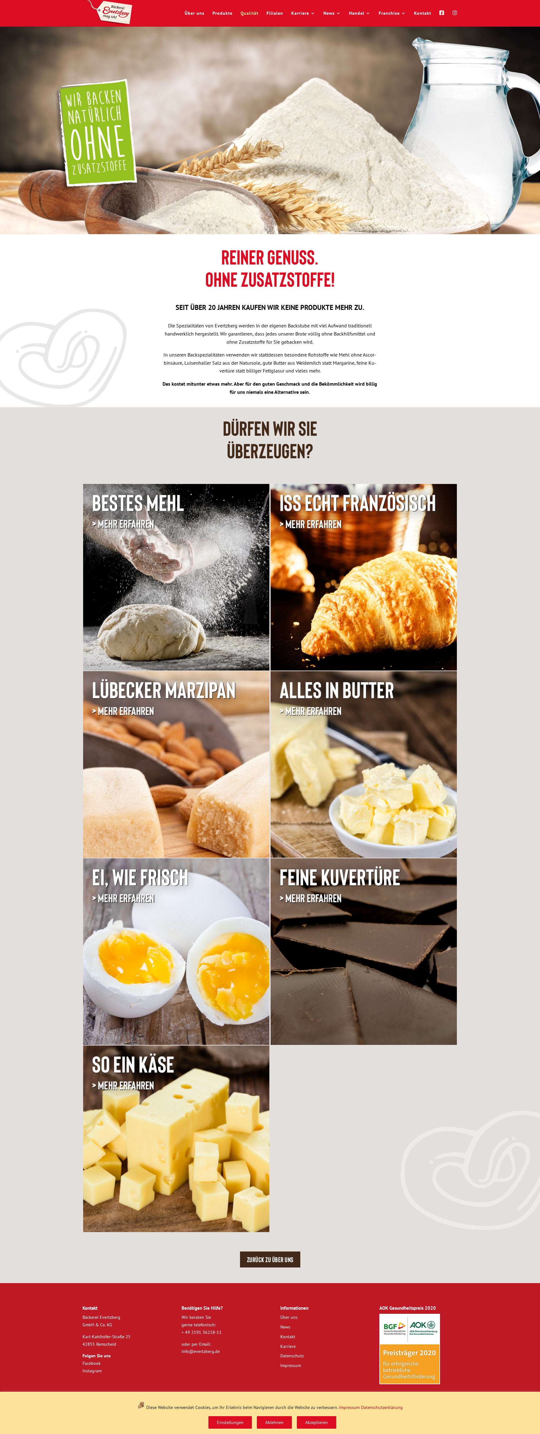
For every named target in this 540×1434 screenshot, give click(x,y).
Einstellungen (230, 1422)
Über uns (194, 13)
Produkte (222, 13)
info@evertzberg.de (201, 1351)
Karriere (300, 13)
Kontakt (422, 13)
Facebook (91, 1363)
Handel (356, 13)
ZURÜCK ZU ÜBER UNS (270, 1259)
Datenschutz (292, 1356)
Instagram (92, 1371)
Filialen (275, 13)
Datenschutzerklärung (382, 1407)
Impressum (349, 1407)
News (329, 13)
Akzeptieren (316, 1422)
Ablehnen (274, 1422)
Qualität (249, 13)
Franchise (389, 13)
